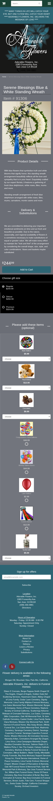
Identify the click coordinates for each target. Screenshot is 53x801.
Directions (26, 608)
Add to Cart (26, 269)
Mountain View (22, 680)
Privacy (26, 649)
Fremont (36, 702)
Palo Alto (34, 680)
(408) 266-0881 (28, 70)
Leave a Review (26, 647)
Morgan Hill (10, 680)
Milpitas (28, 702)
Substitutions (26, 652)
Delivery (26, 644)
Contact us (26, 641)
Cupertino (9, 733)
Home (4, 77)
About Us (26, 638)
